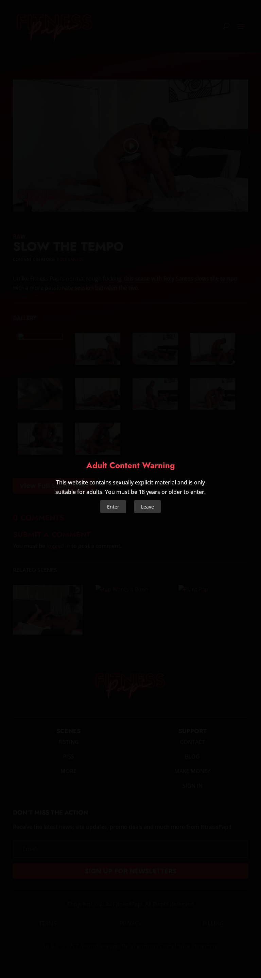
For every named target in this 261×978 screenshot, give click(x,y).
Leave (147, 506)
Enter (113, 506)
